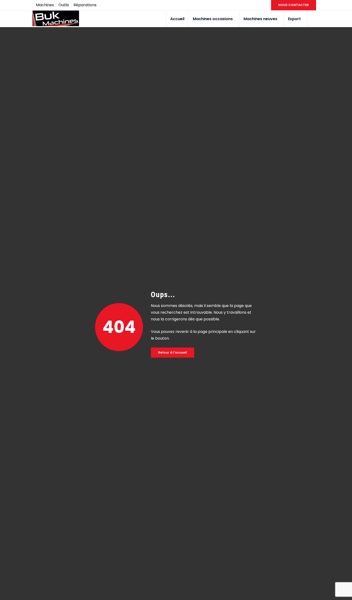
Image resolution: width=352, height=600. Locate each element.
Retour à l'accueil (172, 352)
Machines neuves (260, 19)
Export (294, 19)
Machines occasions (213, 19)
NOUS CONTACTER (293, 5)
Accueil (177, 19)
